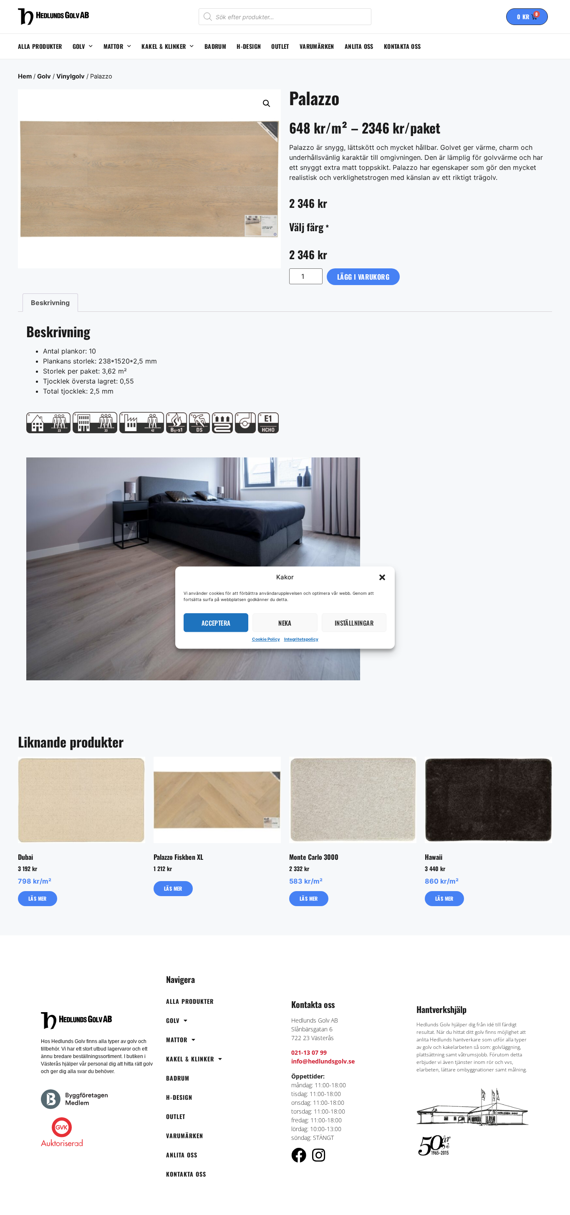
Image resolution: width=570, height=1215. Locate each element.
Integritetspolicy (301, 639)
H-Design (249, 46)
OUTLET (280, 46)
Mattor (113, 46)
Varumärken (317, 46)
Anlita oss (359, 46)
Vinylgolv (70, 76)
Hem (25, 76)
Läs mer (37, 898)
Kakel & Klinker (163, 46)
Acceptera (216, 622)
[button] (382, 577)
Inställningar (354, 622)
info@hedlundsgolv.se (323, 1061)
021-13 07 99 (309, 1052)
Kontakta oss (402, 46)
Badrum (215, 46)
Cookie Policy (266, 639)
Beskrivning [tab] (50, 302)
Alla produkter (40, 46)
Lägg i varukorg (363, 277)
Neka (285, 622)
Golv (79, 46)
